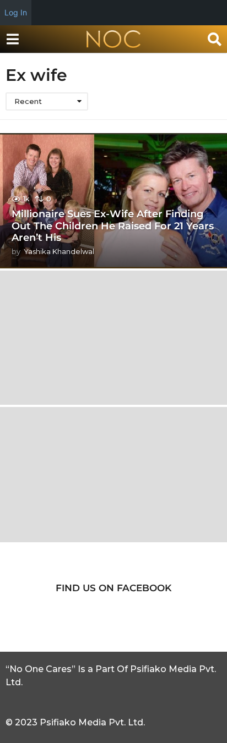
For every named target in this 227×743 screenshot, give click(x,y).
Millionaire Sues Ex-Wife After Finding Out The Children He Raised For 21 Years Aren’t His (113, 226)
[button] (12, 39)
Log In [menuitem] (15, 12)
